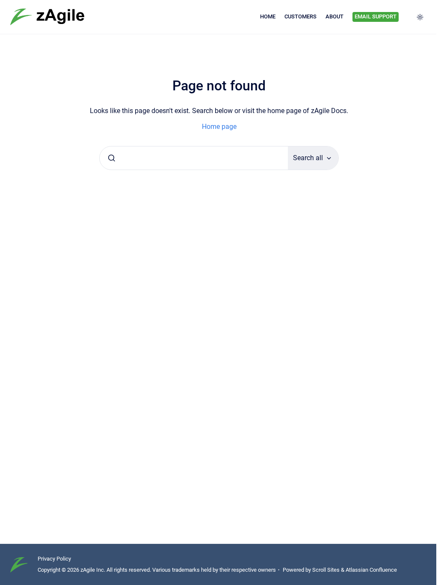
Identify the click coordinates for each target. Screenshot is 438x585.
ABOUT (334, 16)
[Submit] (111, 158)
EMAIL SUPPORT (376, 16)
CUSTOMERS (300, 16)
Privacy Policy (54, 558)
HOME (267, 16)
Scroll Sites (326, 570)
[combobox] (194, 158)
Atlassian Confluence (371, 570)
